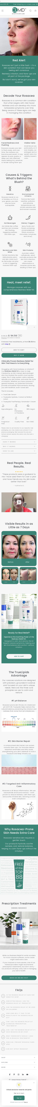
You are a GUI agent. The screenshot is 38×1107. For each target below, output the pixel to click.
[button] (30, 10)
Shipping (4, 338)
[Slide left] (29, 327)
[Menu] (2, 10)
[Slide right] (34, 327)
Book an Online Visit (19, 978)
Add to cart (19, 350)
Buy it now (19, 355)
